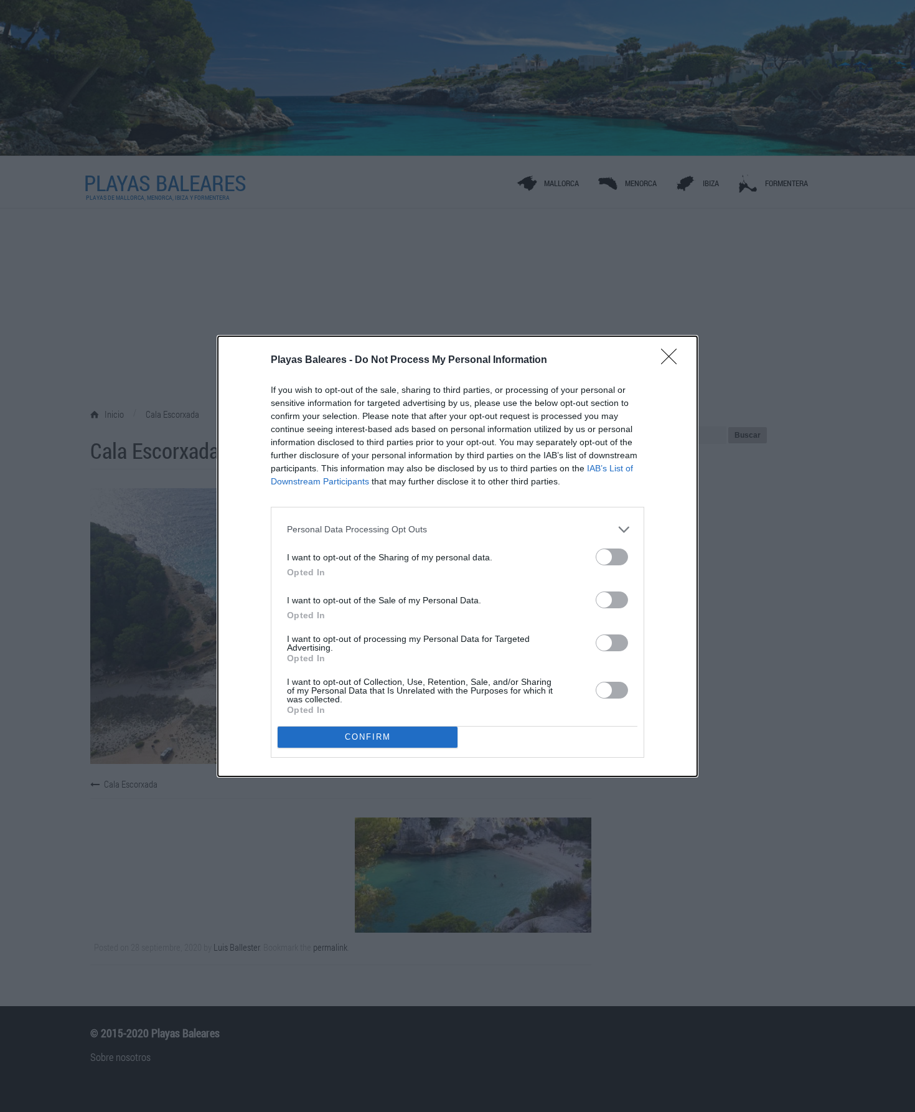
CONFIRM (368, 737)
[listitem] (457, 529)
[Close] (673, 360)
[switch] (612, 557)
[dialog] (457, 556)
